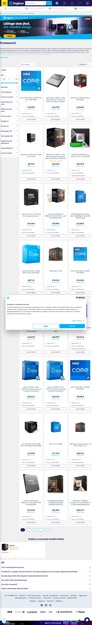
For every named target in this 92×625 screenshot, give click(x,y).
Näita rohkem (4, 57)
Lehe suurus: (82, 64)
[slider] (1, 83)
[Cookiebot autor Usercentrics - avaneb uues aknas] (77, 298)
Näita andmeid (76, 320)
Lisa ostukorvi (31, 119)
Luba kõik (72, 326)
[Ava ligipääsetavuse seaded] (4, 621)
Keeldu (45, 326)
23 (48, 530)
